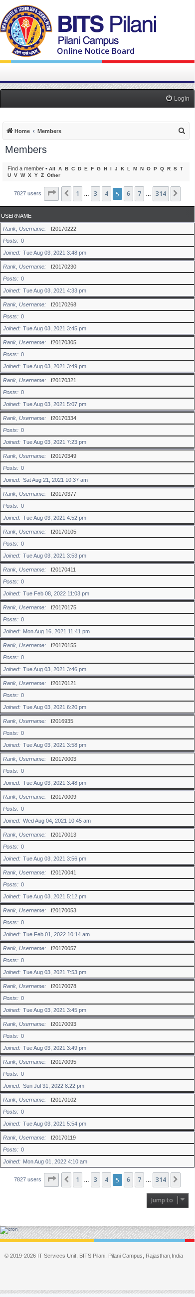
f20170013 (63, 835)
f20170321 (63, 380)
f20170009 (63, 797)
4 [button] (106, 193)
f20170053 (63, 910)
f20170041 (63, 872)
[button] (51, 194)
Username (16, 216)
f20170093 (63, 1024)
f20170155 (63, 645)
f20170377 (63, 494)
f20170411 (63, 570)
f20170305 (63, 342)
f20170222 (63, 229)
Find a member (25, 168)
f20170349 (63, 456)
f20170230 (63, 267)
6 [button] (128, 193)
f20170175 (63, 607)
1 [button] (77, 193)
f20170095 (63, 1062)
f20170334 (63, 418)
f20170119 (63, 1138)
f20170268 (63, 304)
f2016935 (62, 721)
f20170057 (63, 948)
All (52, 168)
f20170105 (63, 532)
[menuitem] (177, 99)
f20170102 (63, 1100)
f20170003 (63, 759)
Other (53, 175)
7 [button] (139, 193)
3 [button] (95, 193)
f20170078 (63, 986)
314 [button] (161, 193)
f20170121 (63, 683)
